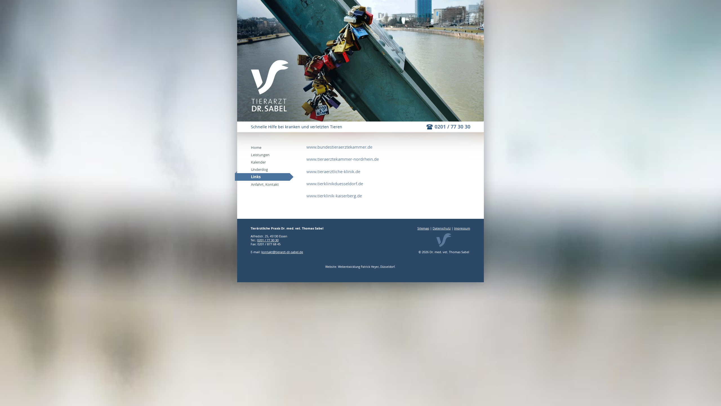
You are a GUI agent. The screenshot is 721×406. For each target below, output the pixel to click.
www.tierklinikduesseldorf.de (334, 183)
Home (256, 147)
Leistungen (260, 154)
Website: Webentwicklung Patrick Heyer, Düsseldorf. (360, 267)
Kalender (258, 162)
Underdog (259, 169)
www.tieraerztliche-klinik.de (333, 171)
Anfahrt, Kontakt (265, 184)
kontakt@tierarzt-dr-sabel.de (282, 252)
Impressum (462, 228)
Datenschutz (442, 228)
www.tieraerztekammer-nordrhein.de (342, 159)
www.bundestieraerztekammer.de (339, 147)
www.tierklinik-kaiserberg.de (334, 195)
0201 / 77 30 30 (452, 126)
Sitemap (423, 228)
